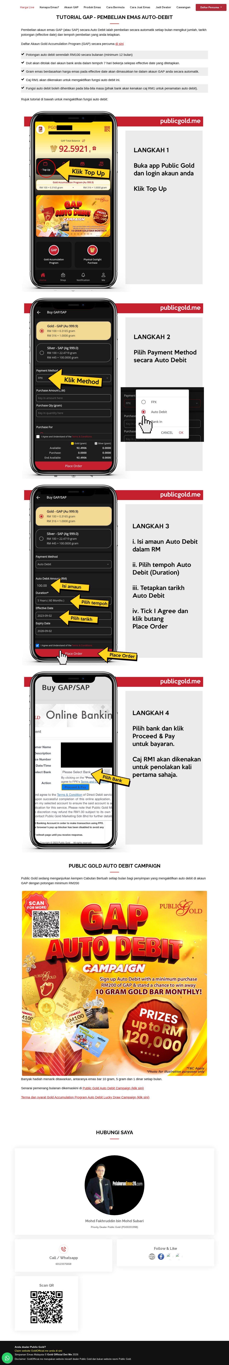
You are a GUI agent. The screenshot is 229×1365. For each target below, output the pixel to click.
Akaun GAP (71, 7)
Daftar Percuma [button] (210, 7)
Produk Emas (92, 7)
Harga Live (27, 7)
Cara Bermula (115, 7)
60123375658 (63, 1263)
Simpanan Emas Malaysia (29, 1354)
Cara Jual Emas (140, 7)
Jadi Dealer (163, 7)
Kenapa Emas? (49, 7)
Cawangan (183, 7)
